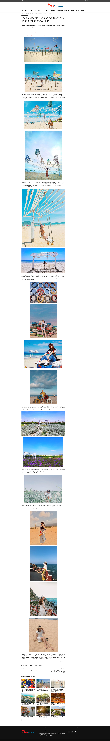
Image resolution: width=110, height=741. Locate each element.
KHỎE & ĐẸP (53, 10)
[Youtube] (88, 1)
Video (82, 10)
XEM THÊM (33, 676)
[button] (87, 10)
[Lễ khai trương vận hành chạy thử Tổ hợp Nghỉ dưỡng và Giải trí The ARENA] (28, 698)
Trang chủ (23, 13)
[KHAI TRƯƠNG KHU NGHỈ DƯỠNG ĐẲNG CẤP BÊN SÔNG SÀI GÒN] (43, 711)
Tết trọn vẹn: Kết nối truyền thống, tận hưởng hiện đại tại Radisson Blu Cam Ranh (28, 690)
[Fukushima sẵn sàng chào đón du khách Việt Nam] (58, 698)
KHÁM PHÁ (59, 10)
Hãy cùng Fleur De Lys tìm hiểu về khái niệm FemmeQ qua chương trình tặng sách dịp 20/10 (57, 690)
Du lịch (36, 665)
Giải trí (39, 10)
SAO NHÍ (77, 10)
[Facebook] (84, 1)
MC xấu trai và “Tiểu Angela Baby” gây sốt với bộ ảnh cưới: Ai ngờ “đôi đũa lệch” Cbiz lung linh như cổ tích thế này (55, 671)
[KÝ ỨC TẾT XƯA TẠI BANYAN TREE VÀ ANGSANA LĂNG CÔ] (58, 711)
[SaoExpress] (55, 5)
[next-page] (24, 720)
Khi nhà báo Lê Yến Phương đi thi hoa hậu (29, 670)
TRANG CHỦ (26, 10)
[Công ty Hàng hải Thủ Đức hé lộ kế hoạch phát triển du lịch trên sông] (43, 683)
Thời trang (45, 10)
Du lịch (31, 13)
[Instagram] (86, 1)
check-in (26, 665)
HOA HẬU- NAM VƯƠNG (69, 10)
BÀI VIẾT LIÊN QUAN (25, 676)
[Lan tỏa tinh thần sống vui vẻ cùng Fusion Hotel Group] (43, 698)
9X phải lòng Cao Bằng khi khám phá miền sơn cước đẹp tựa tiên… (36, 35)
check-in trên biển (31, 665)
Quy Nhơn (40, 665)
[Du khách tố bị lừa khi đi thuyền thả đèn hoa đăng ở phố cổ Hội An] (28, 711)
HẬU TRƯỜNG (33, 10)
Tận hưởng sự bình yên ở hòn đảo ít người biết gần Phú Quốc (35, 32)
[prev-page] (22, 720)
